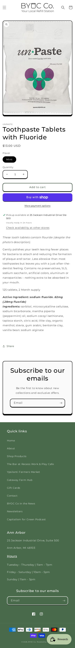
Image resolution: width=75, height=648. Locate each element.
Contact (12, 495)
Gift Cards (13, 487)
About (11, 448)
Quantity (8, 167)
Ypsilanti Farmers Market (23, 472)
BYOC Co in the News (21, 503)
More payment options (37, 205)
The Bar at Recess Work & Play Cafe (30, 464)
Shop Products (17, 456)
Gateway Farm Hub (19, 480)
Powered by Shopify (45, 642)
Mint (9, 159)
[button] (4, 7)
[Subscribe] (61, 403)
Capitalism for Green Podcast (26, 519)
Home (11, 440)
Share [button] (10, 346)
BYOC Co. (32, 642)
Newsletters (15, 511)
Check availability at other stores (27, 227)
